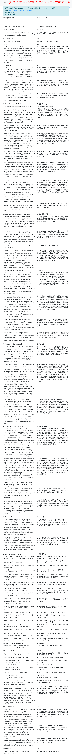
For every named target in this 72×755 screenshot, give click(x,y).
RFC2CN (4, 3)
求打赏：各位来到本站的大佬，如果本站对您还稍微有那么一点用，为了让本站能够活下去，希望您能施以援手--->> (39, 2)
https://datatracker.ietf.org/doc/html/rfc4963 (20, 10)
